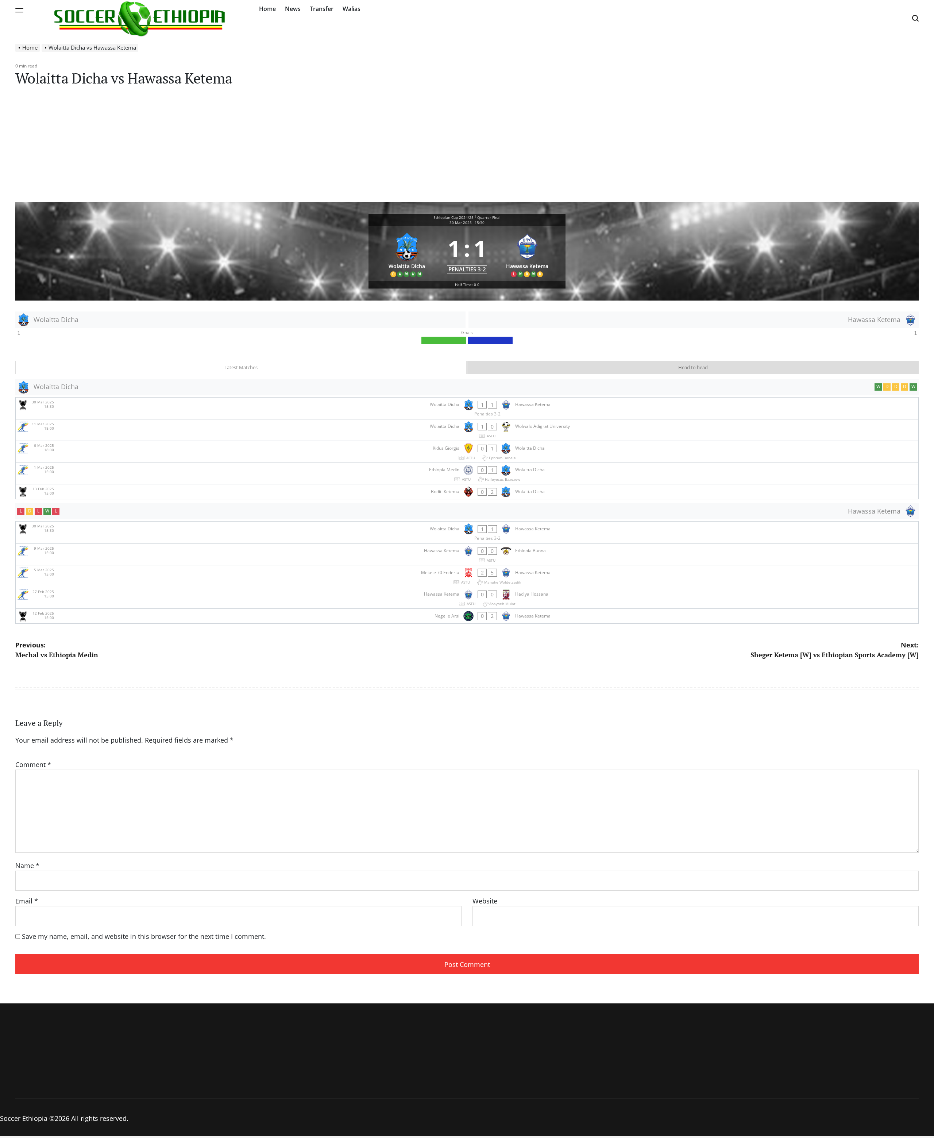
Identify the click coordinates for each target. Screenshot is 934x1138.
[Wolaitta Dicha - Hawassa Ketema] (467, 408)
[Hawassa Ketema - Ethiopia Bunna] (467, 554)
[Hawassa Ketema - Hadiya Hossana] (467, 598)
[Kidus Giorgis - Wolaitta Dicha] (467, 451)
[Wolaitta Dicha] (406, 253)
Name (27, 865)
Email (26, 901)
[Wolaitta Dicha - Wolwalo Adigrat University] (467, 430)
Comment (33, 764)
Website (484, 901)
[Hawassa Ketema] (527, 253)
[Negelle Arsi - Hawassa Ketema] (467, 616)
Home (267, 9)
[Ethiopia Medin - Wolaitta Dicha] (467, 473)
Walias (351, 9)
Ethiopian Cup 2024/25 (453, 217)
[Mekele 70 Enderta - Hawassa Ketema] (467, 576)
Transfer (321, 9)
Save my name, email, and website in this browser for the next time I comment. (144, 936)
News (293, 9)
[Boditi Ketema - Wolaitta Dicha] (467, 491)
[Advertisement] (467, 147)
